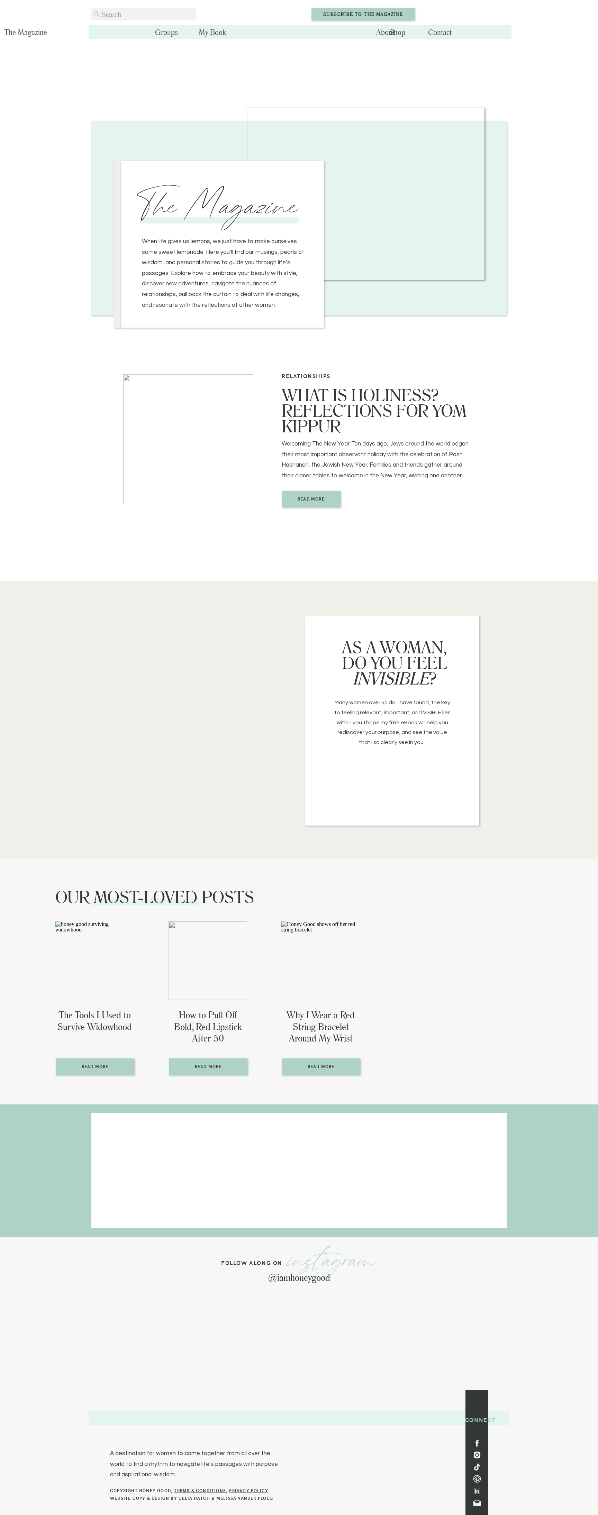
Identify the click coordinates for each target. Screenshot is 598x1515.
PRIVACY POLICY (248, 1490)
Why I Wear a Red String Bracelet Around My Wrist (321, 1026)
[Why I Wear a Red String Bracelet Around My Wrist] (320, 960)
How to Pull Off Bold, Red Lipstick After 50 (208, 1026)
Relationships (306, 375)
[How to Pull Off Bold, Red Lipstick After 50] (208, 960)
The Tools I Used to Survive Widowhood (94, 1020)
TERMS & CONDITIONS (200, 1490)
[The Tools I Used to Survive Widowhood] (94, 960)
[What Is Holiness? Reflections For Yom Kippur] (188, 439)
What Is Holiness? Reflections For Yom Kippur (374, 410)
